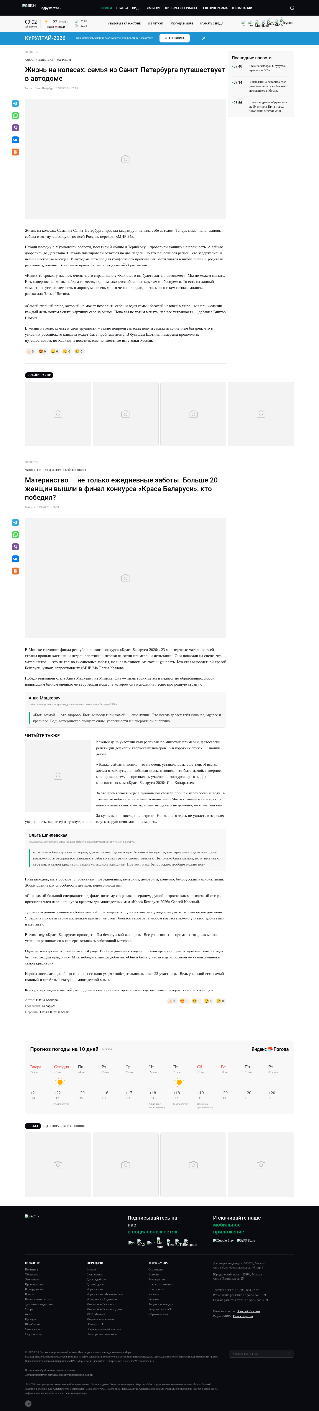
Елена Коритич (243, 1316)
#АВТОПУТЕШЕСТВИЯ (39, 59)
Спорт (29, 1309)
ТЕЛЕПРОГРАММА (214, 8)
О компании (156, 1269)
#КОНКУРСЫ (33, 470)
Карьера (153, 1294)
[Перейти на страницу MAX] (141, 1243)
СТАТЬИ (122, 8)
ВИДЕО (137, 8)
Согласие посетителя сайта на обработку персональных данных (59, 1374)
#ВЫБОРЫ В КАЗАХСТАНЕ (124, 23)
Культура (30, 1319)
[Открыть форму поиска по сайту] (292, 8)
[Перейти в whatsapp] (15, 116)
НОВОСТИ (104, 8)
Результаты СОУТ (159, 1309)
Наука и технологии (38, 1299)
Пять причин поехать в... (103, 1334)
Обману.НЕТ (95, 1324)
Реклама (153, 1299)
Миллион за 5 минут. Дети (104, 1309)
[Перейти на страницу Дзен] (171, 1243)
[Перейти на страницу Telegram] (190, 1243)
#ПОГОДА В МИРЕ (181, 23)
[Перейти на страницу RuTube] (180, 1243)
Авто (28, 1314)
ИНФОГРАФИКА (174, 38)
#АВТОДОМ (64, 59)
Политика (31, 1269)
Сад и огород (33, 1334)
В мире (29, 1294)
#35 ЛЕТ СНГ (155, 23)
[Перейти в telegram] (15, 104)
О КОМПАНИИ (242, 8)
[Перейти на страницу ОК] (151, 1243)
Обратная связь (158, 1314)
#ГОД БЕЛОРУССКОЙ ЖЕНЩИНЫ (65, 470)
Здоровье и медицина (39, 1304)
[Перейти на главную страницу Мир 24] (29, 8)
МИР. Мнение (96, 1314)
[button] (51, 8)
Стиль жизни (33, 1329)
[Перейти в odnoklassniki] (15, 152)
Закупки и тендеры (160, 1304)
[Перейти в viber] (15, 128)
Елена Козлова (47, 1000)
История (153, 1274)
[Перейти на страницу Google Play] (223, 1243)
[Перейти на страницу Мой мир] (161, 1243)
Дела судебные (96, 1279)
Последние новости (251, 57)
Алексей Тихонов (248, 1311)
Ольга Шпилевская (54, 1012)
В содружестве (34, 1289)
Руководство (156, 1279)
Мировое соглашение (100, 1319)
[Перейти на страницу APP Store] (246, 1243)
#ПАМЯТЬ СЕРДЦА (211, 23)
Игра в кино (95, 1289)
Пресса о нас (156, 1289)
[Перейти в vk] (15, 140)
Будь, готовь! (95, 1274)
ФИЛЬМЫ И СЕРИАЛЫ (181, 8)
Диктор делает (96, 1284)
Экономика (32, 1279)
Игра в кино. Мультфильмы (105, 1294)
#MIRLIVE (154, 8)
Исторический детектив (102, 1299)
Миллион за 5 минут (100, 1304)
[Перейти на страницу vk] (131, 1243)
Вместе (91, 1269)
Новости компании (160, 1284)
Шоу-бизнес (33, 1324)
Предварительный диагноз (104, 1329)
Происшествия (34, 1284)
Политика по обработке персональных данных (50, 1370)
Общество (31, 1274)
